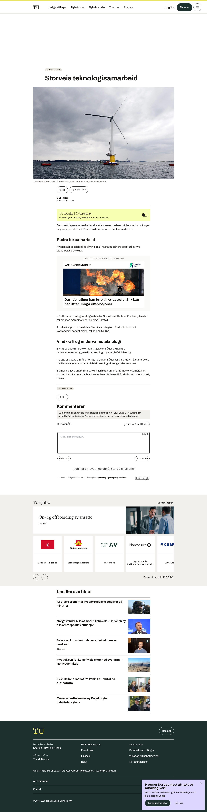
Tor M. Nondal (41, 759)
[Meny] (197, 7)
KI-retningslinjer (138, 761)
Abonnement (41, 781)
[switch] (145, 215)
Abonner (184, 7)
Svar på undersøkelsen (157, 803)
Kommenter (80, 190)
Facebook (87, 750)
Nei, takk (179, 803)
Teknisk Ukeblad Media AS (59, 801)
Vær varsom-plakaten (78, 770)
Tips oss (167, 730)
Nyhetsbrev (136, 744)
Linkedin (86, 756)
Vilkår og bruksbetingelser (144, 756)
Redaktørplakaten (105, 770)
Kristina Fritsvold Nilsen (47, 748)
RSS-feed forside (91, 744)
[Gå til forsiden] (36, 7)
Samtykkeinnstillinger (141, 750)
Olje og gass (53, 70)
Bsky (84, 761)
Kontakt (37, 789)
